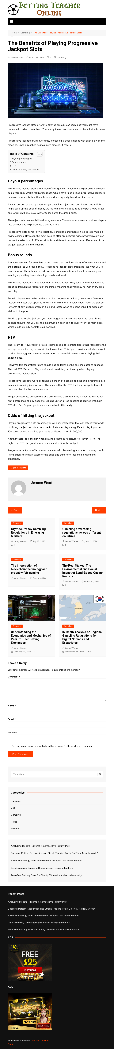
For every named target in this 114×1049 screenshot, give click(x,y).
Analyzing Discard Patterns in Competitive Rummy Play (37, 901)
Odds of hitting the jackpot (25, 169)
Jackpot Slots (19, 467)
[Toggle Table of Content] (38, 154)
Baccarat (15, 800)
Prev (16, 510)
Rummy (15, 828)
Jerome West (17, 57)
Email (12, 719)
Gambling (61, 57)
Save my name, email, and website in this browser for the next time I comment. (52, 746)
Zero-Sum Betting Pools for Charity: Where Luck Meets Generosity (43, 929)
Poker (14, 821)
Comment (14, 676)
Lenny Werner (20, 541)
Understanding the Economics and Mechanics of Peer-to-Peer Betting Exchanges (31, 637)
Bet (13, 807)
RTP (14, 165)
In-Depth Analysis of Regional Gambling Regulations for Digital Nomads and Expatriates (82, 637)
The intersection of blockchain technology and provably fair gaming (29, 569)
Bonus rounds (19, 162)
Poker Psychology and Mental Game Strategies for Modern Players (43, 915)
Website (12, 732)
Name (12, 705)
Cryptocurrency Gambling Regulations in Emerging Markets (28, 532)
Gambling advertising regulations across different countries (81, 532)
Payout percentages (21, 158)
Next (97, 510)
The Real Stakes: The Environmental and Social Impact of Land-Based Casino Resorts (82, 571)
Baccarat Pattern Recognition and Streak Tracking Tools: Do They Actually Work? (51, 908)
